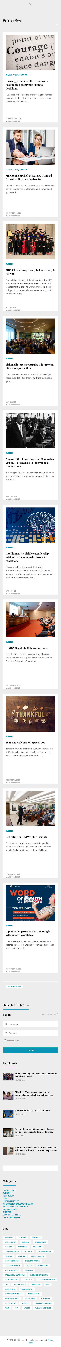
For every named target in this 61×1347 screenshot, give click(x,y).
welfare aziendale (43, 1308)
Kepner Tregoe (11, 1280)
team (7, 1308)
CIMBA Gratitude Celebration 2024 (27, 648)
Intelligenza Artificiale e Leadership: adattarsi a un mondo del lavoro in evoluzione (27, 557)
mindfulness (10, 1289)
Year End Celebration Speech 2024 (26, 742)
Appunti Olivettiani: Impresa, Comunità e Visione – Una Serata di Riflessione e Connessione (30, 462)
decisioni (28, 1252)
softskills (45, 1299)
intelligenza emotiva (39, 1275)
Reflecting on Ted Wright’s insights (26, 837)
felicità (29, 1266)
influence (29, 1270)
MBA (47, 1284)
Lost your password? (50, 1014)
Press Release (10, 1209)
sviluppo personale (43, 1303)
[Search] (56, 1166)
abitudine (9, 1237)
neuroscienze (34, 1294)
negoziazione (26, 1289)
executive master (32, 1261)
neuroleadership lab (13, 1294)
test (16, 1308)
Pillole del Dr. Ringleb (15, 1206)
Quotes (7, 1212)
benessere (36, 1237)
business (25, 1242)
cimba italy (22, 1247)
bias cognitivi (10, 1242)
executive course (12, 1261)
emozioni (8, 1256)
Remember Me (13, 1040)
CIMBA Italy (12, 75)
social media (30, 1299)
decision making (44, 1252)
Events (23, 75)
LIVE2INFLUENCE (11, 1201)
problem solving (12, 1299)
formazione (43, 1266)
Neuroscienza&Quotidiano (18, 1203)
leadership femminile (46, 1280)
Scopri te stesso (12, 1214)
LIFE (5, 1198)
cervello (8, 1247)
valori (27, 1308)
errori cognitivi (37, 1256)
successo (25, 1303)
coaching (37, 1247)
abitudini (22, 1237)
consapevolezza (12, 1252)
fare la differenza (12, 1266)
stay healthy (10, 1303)
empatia (21, 1256)
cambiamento (40, 1242)
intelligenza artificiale (15, 1275)
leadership (27, 1280)
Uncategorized (11, 1217)
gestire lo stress (12, 1270)
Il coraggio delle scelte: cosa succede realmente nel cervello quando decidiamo (28, 84)
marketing (35, 1284)
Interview (8, 1195)
